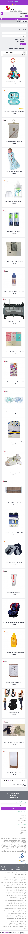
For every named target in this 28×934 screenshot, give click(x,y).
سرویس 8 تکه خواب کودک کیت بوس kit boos (14, 472)
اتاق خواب (4, 869)
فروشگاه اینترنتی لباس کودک (21, 895)
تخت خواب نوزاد (16, 885)
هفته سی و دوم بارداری (6, 920)
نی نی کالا (16, 874)
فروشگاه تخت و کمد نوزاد (15, 892)
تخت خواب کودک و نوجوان (8, 885)
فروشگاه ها (11, 866)
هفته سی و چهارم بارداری (13, 921)
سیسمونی (15, 842)
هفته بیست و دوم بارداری (21, 913)
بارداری (25, 898)
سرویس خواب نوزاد (14, 844)
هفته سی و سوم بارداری (22, 921)
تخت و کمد (24, 866)
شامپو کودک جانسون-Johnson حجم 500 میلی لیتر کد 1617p (13, 652)
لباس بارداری (11, 842)
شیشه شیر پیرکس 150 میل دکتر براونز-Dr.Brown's (13, 201)
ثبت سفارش (23, 832)
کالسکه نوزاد (6, 872)
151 (10, 780)
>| (22, 782)
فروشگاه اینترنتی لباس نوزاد (11, 895)
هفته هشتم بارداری (22, 905)
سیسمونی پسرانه (17, 877)
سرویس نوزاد (16, 884)
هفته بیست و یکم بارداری (14, 911)
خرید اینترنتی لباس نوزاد (22, 897)
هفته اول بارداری (8, 900)
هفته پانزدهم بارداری (14, 908)
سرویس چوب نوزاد (10, 884)
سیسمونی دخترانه (23, 877)
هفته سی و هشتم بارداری (12, 924)
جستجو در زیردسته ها (19, 39)
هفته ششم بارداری (16, 903)
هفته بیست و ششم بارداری (21, 916)
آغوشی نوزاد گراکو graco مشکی (14, 712)
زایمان (25, 928)
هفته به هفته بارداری (22, 900)
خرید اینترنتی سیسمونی (13, 894)
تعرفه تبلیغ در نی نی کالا (22, 820)
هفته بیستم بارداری (22, 911)
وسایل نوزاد (14, 872)
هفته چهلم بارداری (14, 926)
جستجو (18, 21)
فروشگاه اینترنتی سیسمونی (17, 890)
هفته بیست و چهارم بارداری (21, 915)
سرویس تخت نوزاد (9, 887)
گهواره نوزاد (17, 889)
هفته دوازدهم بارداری (15, 907)
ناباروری (4, 926)
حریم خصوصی (23, 815)
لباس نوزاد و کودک (17, 866)
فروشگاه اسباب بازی (7, 892)
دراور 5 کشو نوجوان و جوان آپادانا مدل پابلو (13, 682)
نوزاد (17, 872)
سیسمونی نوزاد (20, 876)
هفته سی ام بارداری (22, 920)
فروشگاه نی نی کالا (6, 932)
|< (24, 780)
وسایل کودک (20, 874)
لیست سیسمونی (11, 877)
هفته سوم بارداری (17, 902)
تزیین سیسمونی (5, 877)
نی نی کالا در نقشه (23, 822)
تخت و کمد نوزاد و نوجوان (10, 889)
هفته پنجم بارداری (23, 903)
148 (16, 780)
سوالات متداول (23, 830)
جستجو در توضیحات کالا (19, 41)
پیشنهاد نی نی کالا (23, 872)
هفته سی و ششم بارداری (12, 923)
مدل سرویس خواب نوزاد (22, 887)
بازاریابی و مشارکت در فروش (21, 833)
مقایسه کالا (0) (9, 52)
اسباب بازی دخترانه (12, 880)
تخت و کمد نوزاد (20, 844)
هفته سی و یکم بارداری (15, 920)
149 (14, 780)
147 (18, 780)
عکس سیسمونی (23, 879)
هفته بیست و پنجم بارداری (11, 915)
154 (4, 780)
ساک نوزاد (9, 872)
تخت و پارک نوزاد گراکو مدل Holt (14, 321)
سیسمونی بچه (12, 879)
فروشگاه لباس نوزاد (23, 892)
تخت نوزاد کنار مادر (23, 889)
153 (6, 780)
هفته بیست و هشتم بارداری (21, 918)
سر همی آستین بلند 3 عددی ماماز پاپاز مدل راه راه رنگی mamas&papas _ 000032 (13, 261)
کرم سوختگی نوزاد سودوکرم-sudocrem (13, 592)
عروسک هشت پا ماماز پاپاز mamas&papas (13, 81)
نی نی (19, 872)
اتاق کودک (24, 845)
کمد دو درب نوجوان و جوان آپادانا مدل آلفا (14, 772)
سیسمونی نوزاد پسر (14, 876)
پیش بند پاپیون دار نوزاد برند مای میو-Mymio (14, 562)
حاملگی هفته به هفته (15, 900)
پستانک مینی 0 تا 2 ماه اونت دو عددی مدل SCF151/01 (13, 412)
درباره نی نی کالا (23, 817)
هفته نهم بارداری (16, 905)
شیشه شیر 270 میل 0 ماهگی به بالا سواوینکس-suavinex (14, 291)
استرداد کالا (24, 829)
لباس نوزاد (15, 845)
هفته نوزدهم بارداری (7, 910)
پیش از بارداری (8, 926)
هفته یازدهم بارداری (22, 907)
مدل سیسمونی (17, 879)
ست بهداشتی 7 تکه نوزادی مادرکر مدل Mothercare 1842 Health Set (13, 111)
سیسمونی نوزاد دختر (7, 876)
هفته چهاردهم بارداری (22, 908)
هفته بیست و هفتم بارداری (11, 916)
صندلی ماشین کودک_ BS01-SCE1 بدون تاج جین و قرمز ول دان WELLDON (13, 622)
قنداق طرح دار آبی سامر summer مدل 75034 (14, 171)
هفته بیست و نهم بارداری (11, 918)
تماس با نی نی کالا (23, 818)
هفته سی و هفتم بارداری (21, 924)
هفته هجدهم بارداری (15, 910)
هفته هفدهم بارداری (22, 910)
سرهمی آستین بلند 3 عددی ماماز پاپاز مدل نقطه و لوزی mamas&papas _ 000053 (13, 442)
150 (12, 780)
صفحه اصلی (24, 21)
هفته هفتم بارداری (9, 903)
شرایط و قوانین (23, 814)
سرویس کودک (15, 887)
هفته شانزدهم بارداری (7, 908)
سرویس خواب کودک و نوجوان (21, 882)
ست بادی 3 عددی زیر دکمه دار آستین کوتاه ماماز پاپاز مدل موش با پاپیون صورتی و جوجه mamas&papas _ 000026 (13, 351)
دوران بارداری (9, 898)
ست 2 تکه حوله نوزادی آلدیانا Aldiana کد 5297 (14, 141)
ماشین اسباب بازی (19, 880)
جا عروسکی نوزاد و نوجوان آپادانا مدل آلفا (14, 502)
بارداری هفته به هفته (20, 898)
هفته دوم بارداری (23, 902)
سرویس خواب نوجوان (22, 884)
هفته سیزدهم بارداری (7, 907)
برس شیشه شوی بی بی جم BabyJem (13, 231)
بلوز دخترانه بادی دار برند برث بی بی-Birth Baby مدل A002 (14, 742)
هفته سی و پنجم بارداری (22, 923)
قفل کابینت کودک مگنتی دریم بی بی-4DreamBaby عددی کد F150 (13, 381)
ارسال (13, 808)
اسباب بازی (6, 842)
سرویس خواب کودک (6, 844)
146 (20, 780)
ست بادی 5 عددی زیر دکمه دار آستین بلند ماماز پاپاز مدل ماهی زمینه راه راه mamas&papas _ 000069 (13, 532)
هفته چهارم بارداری (10, 902)
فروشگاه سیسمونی (10, 890)
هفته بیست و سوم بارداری (12, 913)
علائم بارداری (14, 898)
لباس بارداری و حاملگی (3, 866)
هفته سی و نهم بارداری (22, 926)
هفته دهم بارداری (10, 905)
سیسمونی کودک (7, 879)
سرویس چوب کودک (23, 885)
